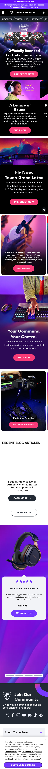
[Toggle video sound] (44, 209)
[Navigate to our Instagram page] (18, 715)
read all (22, 512)
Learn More (20, 498)
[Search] (39, 12)
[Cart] (44, 12)
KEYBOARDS (36, 19)
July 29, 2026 (22, 490)
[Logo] (22, 12)
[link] (24, 581)
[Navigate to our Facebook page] (13, 715)
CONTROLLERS (21, 19)
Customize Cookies (23, 762)
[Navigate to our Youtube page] (24, 715)
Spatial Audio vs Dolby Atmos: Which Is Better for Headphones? (22, 484)
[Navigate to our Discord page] (30, 715)
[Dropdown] (3, 12)
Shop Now (20, 130)
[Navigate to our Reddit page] (41, 715)
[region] (24, 751)
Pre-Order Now (24, 74)
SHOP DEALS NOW (23, 424)
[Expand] (41, 732)
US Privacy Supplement (32, 749)
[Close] (45, 737)
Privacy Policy (11, 749)
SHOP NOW (23, 268)
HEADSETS (7, 19)
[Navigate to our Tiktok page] (35, 715)
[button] (24, 732)
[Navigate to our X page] (7, 715)
